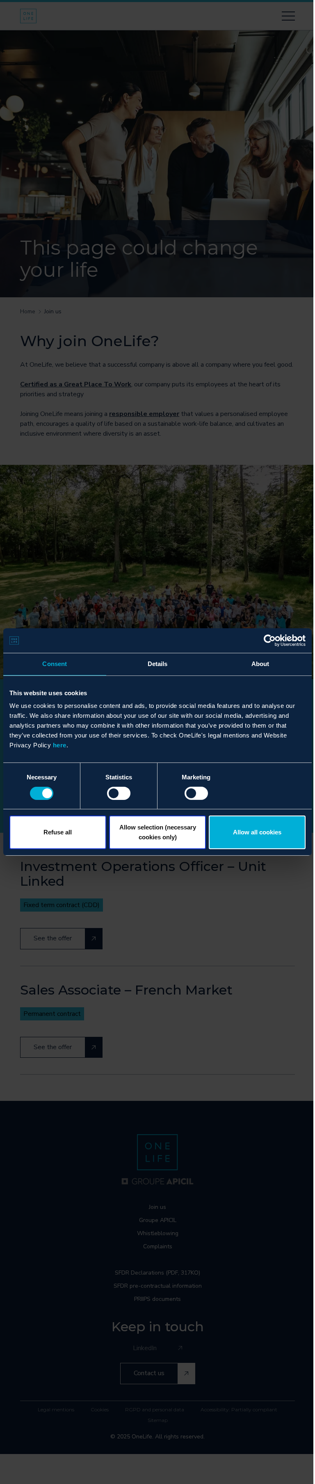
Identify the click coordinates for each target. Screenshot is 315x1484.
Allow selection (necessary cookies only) (157, 832)
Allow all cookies (257, 832)
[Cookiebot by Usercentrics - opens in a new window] (270, 640)
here (59, 745)
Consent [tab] (54, 663)
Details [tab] (158, 663)
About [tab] (260, 663)
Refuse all (57, 832)
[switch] (118, 793)
